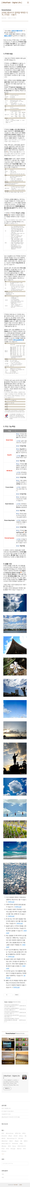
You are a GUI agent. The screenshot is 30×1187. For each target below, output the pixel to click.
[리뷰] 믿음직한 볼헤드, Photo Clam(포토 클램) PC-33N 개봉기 (11, 1020)
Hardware (10, 1002)
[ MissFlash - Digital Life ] (12, 2)
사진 (8, 1148)
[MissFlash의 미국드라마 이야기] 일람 (11, 1117)
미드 (25, 1148)
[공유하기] (9, 995)
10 (21, 572)
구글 (3, 1148)
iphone (19, 1148)
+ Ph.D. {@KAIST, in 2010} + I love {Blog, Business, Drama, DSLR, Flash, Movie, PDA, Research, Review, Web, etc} (10, 1083)
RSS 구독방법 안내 (6, 1108)
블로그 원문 (7, 36)
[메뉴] (28, 3)
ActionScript (10, 1133)
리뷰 (10, 1146)
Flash (10, 1136)
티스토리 (21, 1138)
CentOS (4, 1136)
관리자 (20, 1184)
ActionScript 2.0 (12, 1138)
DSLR (3, 1138)
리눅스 (21, 1136)
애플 (21, 1143)
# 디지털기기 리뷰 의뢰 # (7, 1111)
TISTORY (16, 1184)
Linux (14, 1146)
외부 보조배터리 (18, 340)
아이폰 (15, 1136)
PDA (24, 1133)
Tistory (4, 1151)
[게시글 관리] (11, 995)
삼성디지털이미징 (17, 30)
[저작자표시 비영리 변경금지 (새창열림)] (22, 995)
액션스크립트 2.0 (6, 1143)
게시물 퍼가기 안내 (6, 1114)
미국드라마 (15, 1143)
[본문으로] (11, 902)
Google (13, 1148)
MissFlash (5, 1141)
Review (5, 1002)
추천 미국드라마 (22, 1146)
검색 (26, 1163)
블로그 (11, 1141)
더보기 (3, 1154)
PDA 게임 (18, 1133)
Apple (17, 1141)
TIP (3, 1133)
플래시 (26, 1141)
